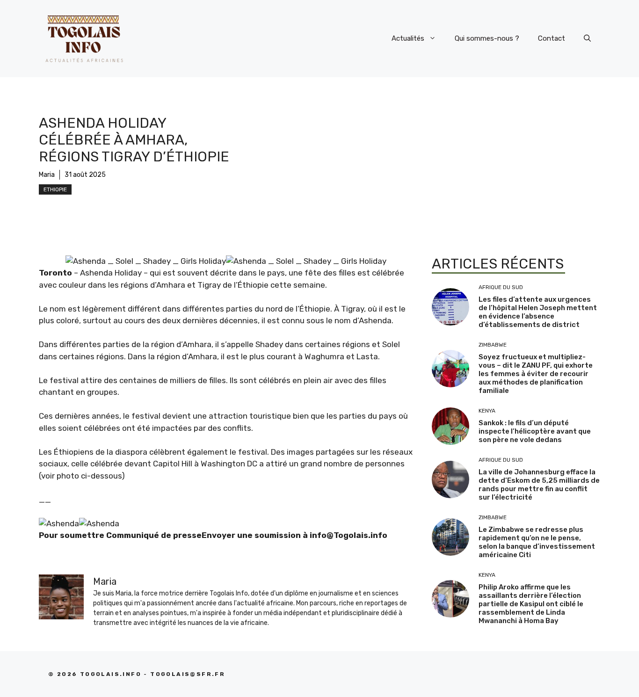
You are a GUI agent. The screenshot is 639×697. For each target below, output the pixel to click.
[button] (587, 38)
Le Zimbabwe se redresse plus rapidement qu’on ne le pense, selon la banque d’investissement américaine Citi (537, 542)
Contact (551, 38)
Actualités (408, 38)
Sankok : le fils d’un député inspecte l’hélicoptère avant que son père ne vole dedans (535, 431)
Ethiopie (55, 189)
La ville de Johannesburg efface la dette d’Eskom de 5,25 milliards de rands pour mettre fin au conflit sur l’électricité (539, 484)
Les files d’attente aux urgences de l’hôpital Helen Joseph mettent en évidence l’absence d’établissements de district (538, 312)
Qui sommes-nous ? (487, 38)
